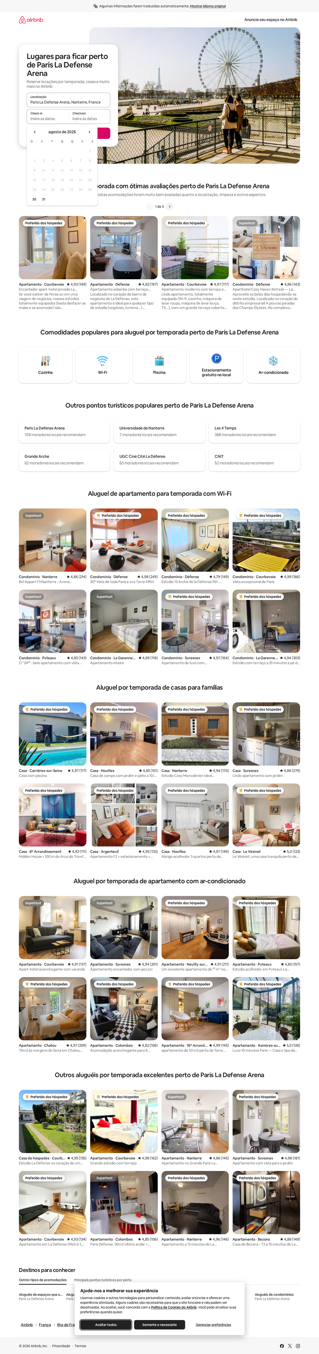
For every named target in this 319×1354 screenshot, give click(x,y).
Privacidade (61, 1346)
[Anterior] (149, 206)
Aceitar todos (105, 1325)
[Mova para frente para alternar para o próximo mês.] (89, 132)
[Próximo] (169, 206)
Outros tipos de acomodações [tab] (43, 1280)
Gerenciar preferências (213, 1325)
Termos (80, 1346)
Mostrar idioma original (208, 6)
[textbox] (47, 118)
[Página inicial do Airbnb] (31, 19)
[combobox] (68, 102)
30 (34, 199)
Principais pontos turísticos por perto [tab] (103, 1280)
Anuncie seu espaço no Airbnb (270, 19)
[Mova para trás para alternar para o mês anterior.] (35, 132)
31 (43, 199)
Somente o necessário (159, 1325)
